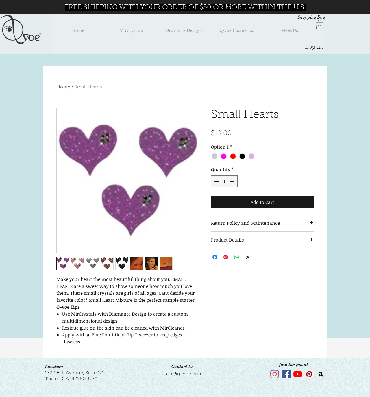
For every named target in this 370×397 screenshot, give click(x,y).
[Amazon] (321, 374)
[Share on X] (247, 257)
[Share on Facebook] (214, 257)
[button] (319, 24)
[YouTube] (297, 374)
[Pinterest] (309, 374)
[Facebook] (286, 374)
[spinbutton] (224, 181)
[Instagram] (274, 374)
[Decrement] (216, 181)
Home (63, 87)
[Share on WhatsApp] (236, 257)
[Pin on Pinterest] (225, 257)
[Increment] (233, 181)
